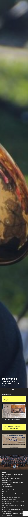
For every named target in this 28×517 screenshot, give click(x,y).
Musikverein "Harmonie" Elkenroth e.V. (10, 381)
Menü (14, 389)
